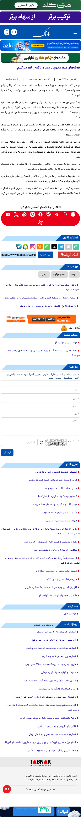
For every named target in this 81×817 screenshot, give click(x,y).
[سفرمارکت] (40, 319)
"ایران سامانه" (33, 790)
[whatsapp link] (65, 214)
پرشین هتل (70, 614)
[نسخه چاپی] (76, 247)
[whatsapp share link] (47, 247)
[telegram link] (56, 214)
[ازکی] (40, 45)
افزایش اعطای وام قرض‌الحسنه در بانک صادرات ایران (51, 587)
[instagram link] (32, 214)
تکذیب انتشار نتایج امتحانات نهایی (59, 513)
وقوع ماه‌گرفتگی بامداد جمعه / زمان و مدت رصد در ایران (48, 718)
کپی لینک (45, 255)
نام (78, 383)
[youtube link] (8, 214)
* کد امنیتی (73, 441)
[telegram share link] (61, 247)
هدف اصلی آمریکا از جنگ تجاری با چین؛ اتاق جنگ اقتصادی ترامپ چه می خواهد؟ (42, 353)
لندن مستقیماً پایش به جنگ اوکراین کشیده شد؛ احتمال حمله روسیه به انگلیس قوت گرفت (42, 560)
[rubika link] (73, 214)
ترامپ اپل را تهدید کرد (65, 343)
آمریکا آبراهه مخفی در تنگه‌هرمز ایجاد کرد (56, 571)
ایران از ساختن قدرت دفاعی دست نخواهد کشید (53, 480)
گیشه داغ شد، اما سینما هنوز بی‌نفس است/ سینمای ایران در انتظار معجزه (39, 298)
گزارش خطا (74, 328)
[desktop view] (14, 32)
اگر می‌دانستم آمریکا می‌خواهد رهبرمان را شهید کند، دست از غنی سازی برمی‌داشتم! (42, 707)
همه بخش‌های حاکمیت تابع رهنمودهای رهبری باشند (50, 542)
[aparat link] (40, 222)
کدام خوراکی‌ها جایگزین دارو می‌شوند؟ (57, 689)
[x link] (16, 214)
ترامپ (44, 275)
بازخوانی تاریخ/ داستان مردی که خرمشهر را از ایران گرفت (48, 306)
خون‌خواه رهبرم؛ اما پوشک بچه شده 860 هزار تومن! (50, 664)
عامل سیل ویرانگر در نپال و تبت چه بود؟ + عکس (51, 751)
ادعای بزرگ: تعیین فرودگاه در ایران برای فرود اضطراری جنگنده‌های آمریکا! (40, 743)
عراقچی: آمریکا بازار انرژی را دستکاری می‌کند (55, 550)
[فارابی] (40, 58)
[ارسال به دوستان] (68, 247)
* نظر (76, 414)
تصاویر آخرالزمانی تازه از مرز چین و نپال (56, 632)
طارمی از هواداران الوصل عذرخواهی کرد (57, 596)
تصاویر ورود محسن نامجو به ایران (59, 656)
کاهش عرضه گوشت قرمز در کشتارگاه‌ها (57, 496)
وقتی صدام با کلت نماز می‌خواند (61, 488)
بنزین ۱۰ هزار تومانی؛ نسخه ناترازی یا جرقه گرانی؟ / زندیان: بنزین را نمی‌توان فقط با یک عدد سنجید (40, 531)
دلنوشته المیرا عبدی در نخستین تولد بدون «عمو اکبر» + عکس (45, 697)
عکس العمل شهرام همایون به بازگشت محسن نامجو (50, 681)
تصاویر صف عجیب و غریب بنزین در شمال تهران (52, 734)
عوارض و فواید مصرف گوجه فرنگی (58, 673)
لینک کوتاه (71, 255)
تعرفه (74, 275)
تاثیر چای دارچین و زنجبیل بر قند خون (57, 726)
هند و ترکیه (59, 275)
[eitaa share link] (39, 247)
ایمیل (76, 399)
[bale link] (48, 214)
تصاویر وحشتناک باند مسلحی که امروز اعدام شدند (51, 648)
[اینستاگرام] (32, 246)
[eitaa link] (24, 214)
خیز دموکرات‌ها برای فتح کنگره (62, 579)
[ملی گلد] (40, 5)
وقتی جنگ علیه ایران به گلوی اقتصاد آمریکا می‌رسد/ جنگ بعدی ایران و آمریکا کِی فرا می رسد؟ (42, 287)
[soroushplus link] (40, 214)
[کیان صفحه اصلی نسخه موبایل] (40, 812)
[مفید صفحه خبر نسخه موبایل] (40, 17)
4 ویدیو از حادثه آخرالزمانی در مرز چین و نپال (53, 640)
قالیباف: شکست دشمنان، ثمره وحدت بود (56, 472)
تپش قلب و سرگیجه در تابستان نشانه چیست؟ (53, 505)
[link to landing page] (41, 32)
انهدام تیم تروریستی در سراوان (61, 521)
